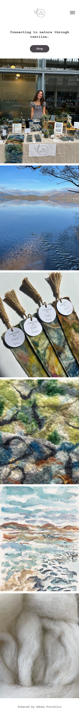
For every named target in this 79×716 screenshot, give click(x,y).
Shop (39, 48)
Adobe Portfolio (49, 706)
